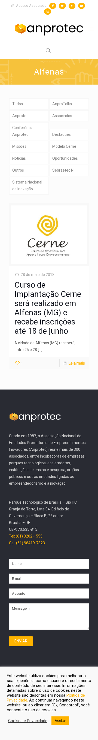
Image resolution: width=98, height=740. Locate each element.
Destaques (61, 134)
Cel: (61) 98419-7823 (27, 543)
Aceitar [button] (60, 721)
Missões (19, 146)
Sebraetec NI (63, 170)
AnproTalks (62, 104)
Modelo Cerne (64, 146)
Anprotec (20, 116)
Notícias (19, 158)
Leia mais (77, 363)
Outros (18, 170)
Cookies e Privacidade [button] (27, 720)
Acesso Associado (31, 6)
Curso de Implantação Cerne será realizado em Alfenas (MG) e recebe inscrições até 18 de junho (47, 308)
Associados (62, 116)
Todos (17, 104)
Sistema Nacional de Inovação (27, 185)
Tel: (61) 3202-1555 (25, 536)
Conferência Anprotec (22, 131)
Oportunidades (65, 158)
